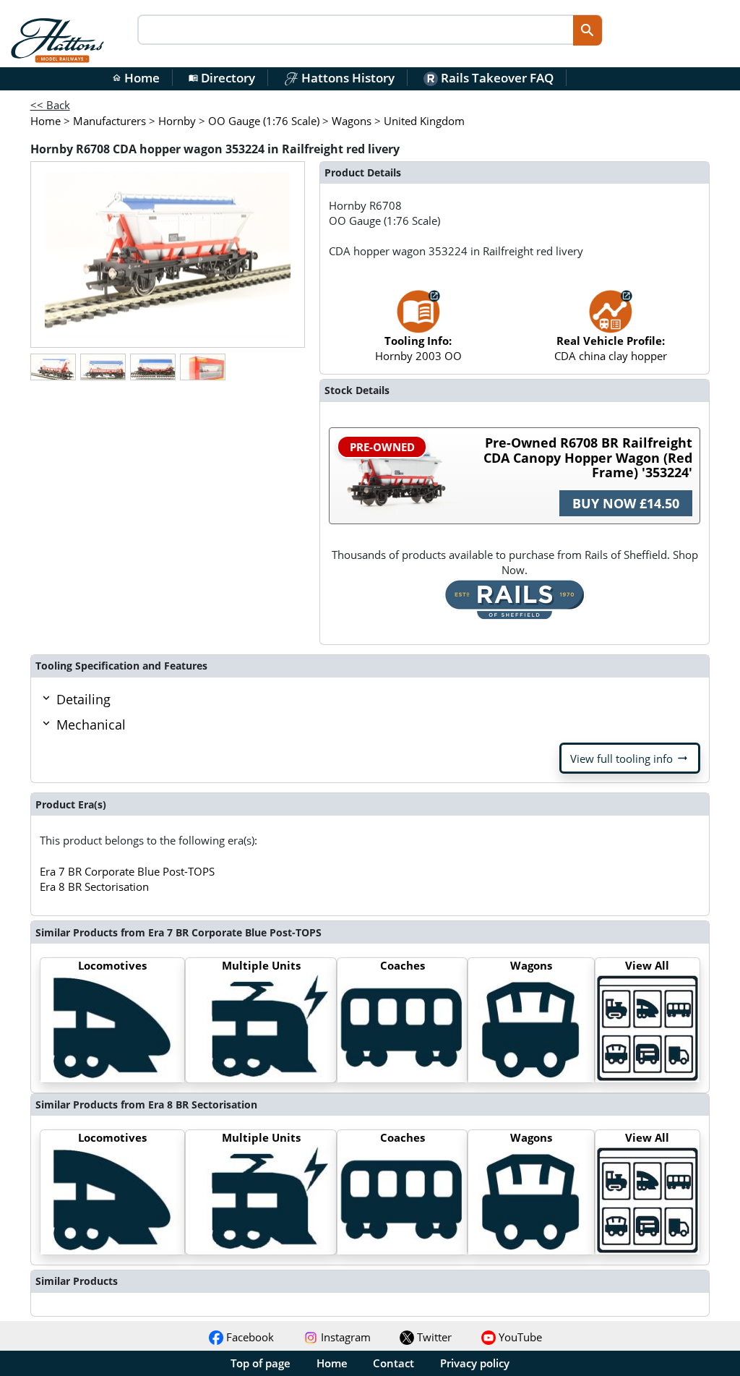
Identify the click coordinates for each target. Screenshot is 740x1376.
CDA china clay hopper (610, 348)
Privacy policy (474, 1363)
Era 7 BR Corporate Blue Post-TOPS (127, 871)
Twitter (433, 1337)
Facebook (248, 1337)
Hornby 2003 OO (418, 348)
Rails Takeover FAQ (496, 77)
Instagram (344, 1337)
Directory (222, 77)
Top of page (261, 1363)
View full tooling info (629, 758)
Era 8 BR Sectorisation (94, 886)
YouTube (519, 1337)
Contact (393, 1363)
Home (136, 77)
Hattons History (346, 77)
